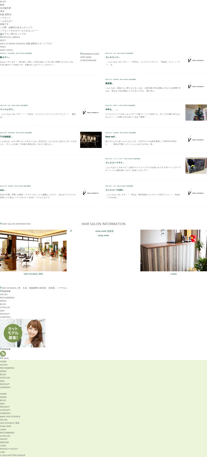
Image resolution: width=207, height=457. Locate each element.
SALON (3, 294)
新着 (2, 5)
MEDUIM (4, 442)
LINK (2, 452)
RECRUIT (5, 314)
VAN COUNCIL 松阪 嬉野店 (24, 43)
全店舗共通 (5, 8)
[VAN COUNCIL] (34, 288)
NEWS (3, 301)
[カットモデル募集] (23, 346)
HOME (3, 361)
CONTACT (5, 410)
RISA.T (115, 105)
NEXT (3, 40)
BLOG (3, 304)
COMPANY (5, 317)
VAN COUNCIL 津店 (33, 274)
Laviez (174, 274)
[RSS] (3, 355)
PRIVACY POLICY (9, 449)
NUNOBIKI (11, 53)
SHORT (4, 439)
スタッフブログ (44, 43)
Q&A (2, 310)
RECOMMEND (7, 297)
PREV (3, 47)
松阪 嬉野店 (5, 14)
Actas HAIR (103, 235)
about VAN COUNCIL (10, 416)
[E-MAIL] (4, 358)
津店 (2, 11)
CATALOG (5, 307)
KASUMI (115, 79)
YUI (114, 53)
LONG (3, 445)
